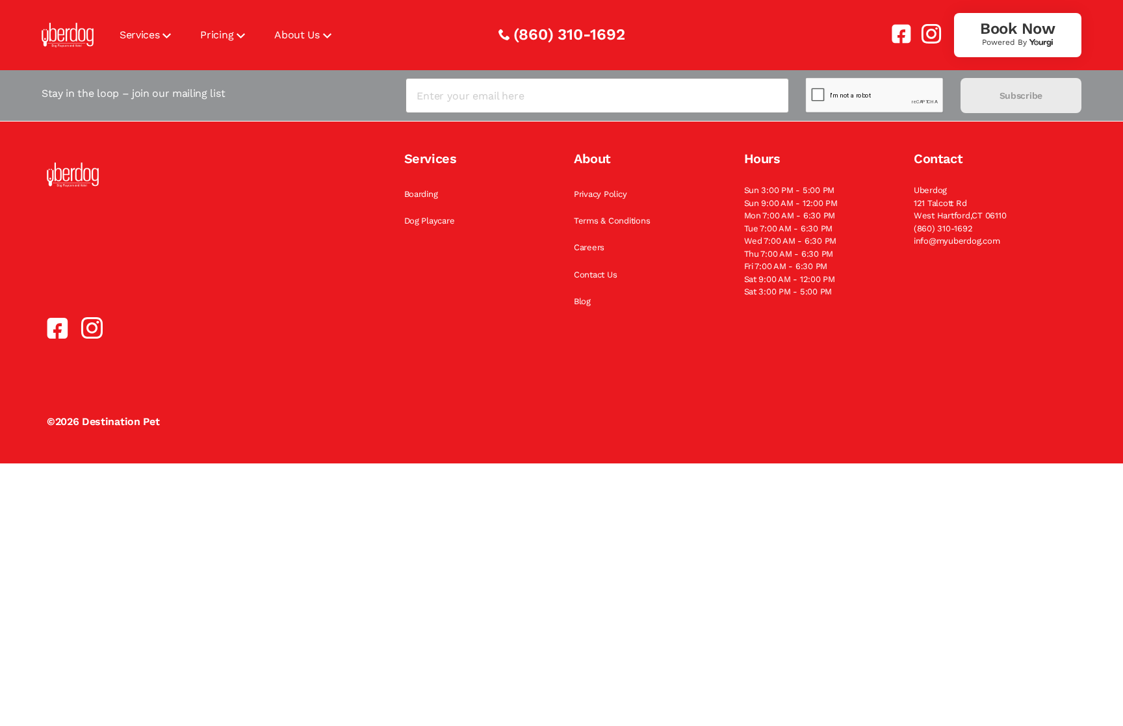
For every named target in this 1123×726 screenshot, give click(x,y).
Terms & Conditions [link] (612, 221)
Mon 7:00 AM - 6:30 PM (790, 215)
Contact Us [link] (595, 274)
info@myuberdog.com (957, 241)
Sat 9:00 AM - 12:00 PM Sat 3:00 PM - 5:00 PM (789, 285)
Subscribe (1021, 95)
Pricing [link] (216, 35)
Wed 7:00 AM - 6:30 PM (790, 241)
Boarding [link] (421, 194)
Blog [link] (582, 301)
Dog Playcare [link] (429, 221)
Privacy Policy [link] (600, 194)
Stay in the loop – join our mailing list (133, 93)
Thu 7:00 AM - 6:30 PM (789, 254)
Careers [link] (589, 247)
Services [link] (139, 35)
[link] (896, 34)
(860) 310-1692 (569, 34)
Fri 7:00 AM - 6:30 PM (786, 266)
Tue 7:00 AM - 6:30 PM (788, 228)
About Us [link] (296, 35)
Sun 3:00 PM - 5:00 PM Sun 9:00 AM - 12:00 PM (791, 196)
